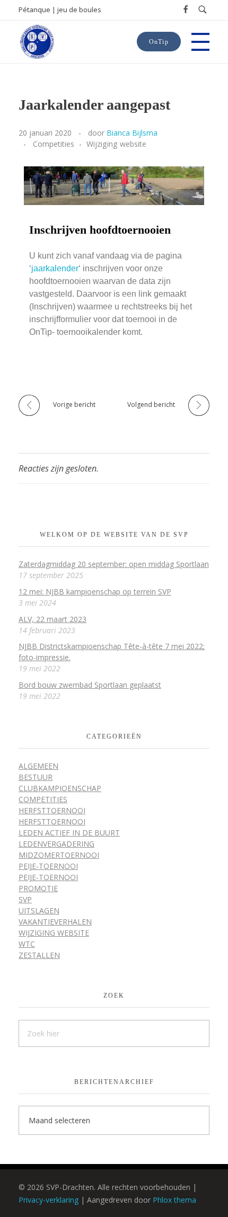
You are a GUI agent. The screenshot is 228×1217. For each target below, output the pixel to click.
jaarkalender (54, 268)
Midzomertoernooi (59, 855)
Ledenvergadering (56, 844)
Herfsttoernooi (52, 810)
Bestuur (35, 777)
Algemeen (38, 766)
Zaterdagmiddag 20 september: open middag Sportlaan (114, 564)
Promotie (38, 888)
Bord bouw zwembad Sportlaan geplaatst (90, 685)
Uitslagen (39, 910)
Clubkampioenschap (60, 788)
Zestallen (39, 955)
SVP (25, 899)
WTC (27, 944)
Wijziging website (116, 144)
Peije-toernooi (48, 866)
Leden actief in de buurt (69, 833)
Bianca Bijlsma (132, 133)
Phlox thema (174, 1200)
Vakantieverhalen (55, 922)
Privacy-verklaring (48, 1200)
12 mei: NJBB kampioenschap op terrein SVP (95, 592)
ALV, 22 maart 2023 (52, 619)
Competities (53, 144)
